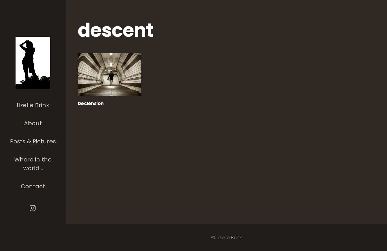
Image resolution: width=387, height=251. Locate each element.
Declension (91, 103)
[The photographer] (33, 63)
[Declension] (109, 74)
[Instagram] (33, 208)
